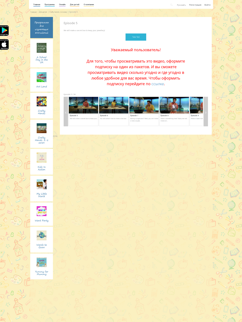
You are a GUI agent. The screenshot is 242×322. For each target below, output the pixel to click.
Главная (36, 5)
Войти (207, 4)
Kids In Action (42, 168)
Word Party (42, 220)
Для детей (74, 5)
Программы (50, 5)
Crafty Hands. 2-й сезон (58, 12)
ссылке (158, 84)
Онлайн (62, 5)
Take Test (136, 37)
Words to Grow (41, 246)
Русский (181, 5)
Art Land (41, 86)
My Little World (42, 195)
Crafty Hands (41, 112)
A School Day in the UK (42, 59)
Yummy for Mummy (41, 273)
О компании (89, 5)
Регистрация (195, 4)
